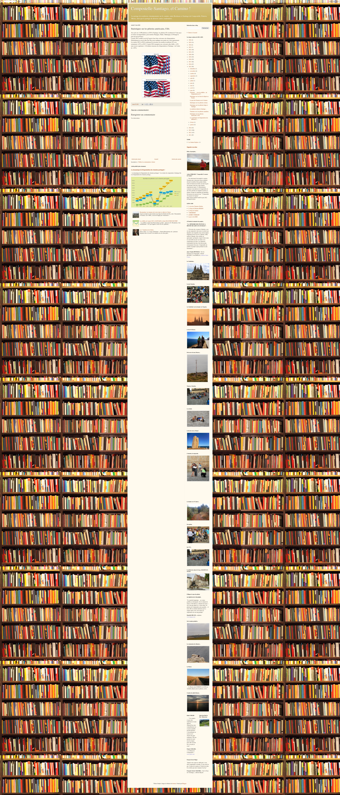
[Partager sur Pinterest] (152, 104)
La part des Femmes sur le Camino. (199, 100)
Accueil (156, 159)
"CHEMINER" (192, 213)
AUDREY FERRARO (193, 215)
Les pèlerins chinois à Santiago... (198, 109)
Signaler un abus (192, 147)
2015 (190, 66)
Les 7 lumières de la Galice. (147, 230)
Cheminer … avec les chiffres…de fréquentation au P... (198, 93)
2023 (190, 47)
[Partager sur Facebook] (150, 104)
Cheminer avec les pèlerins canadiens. (199, 111)
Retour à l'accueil (192, 32)
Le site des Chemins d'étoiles (195, 206)
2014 (190, 128)
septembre (193, 76)
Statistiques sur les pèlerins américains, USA (196, 114)
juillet (192, 80)
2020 (190, 54)
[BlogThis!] (147, 104)
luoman (174, 783)
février (192, 122)
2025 (190, 42)
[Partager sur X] (149, 104)
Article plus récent (136, 159)
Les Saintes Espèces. (193, 142)
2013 (190, 130)
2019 (190, 57)
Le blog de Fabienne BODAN (195, 208)
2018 (190, 59)
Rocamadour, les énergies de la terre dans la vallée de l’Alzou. (155, 212)
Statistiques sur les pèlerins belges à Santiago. (199, 105)
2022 (190, 49)
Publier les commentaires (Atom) (146, 162)
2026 (190, 40)
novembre (193, 71)
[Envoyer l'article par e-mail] (142, 104)
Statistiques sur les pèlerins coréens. (199, 103)
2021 (190, 52)
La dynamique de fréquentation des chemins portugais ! (148, 170)
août (191, 78)
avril (191, 88)
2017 (190, 62)
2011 (190, 135)
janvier (192, 124)
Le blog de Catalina (193, 210)
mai (191, 85)
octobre (192, 73)
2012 (190, 132)
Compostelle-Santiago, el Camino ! (161, 8)
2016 (190, 64)
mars (191, 90)
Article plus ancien (176, 159)
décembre (192, 68)
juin (191, 83)
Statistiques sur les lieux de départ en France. (199, 97)
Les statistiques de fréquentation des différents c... (199, 118)
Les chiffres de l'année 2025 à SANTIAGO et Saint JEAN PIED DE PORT (159, 221)
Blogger (184, 783)
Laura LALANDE (193, 217)
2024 (190, 45)
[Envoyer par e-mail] (145, 104)
